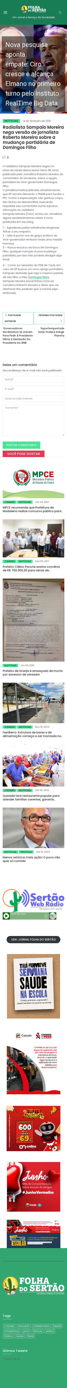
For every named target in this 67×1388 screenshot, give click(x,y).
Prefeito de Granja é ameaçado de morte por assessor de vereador (33, 673)
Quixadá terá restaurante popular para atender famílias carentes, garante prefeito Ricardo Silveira (31, 799)
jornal (26, 1331)
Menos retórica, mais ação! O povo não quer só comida (31, 859)
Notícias (11, 121)
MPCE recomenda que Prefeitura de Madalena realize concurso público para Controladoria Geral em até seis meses (32, 511)
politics (50, 1331)
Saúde (20, 1336)
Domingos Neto (38, 277)
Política (26, 851)
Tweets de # (11, 1359)
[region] (33, 69)
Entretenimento (41, 1326)
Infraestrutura (11, 1331)
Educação (23, 1326)
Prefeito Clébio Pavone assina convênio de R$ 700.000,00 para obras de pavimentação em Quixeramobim (31, 570)
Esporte (57, 1326)
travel (30, 1336)
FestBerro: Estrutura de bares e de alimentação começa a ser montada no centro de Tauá (32, 736)
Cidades (9, 502)
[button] (33, 69)
